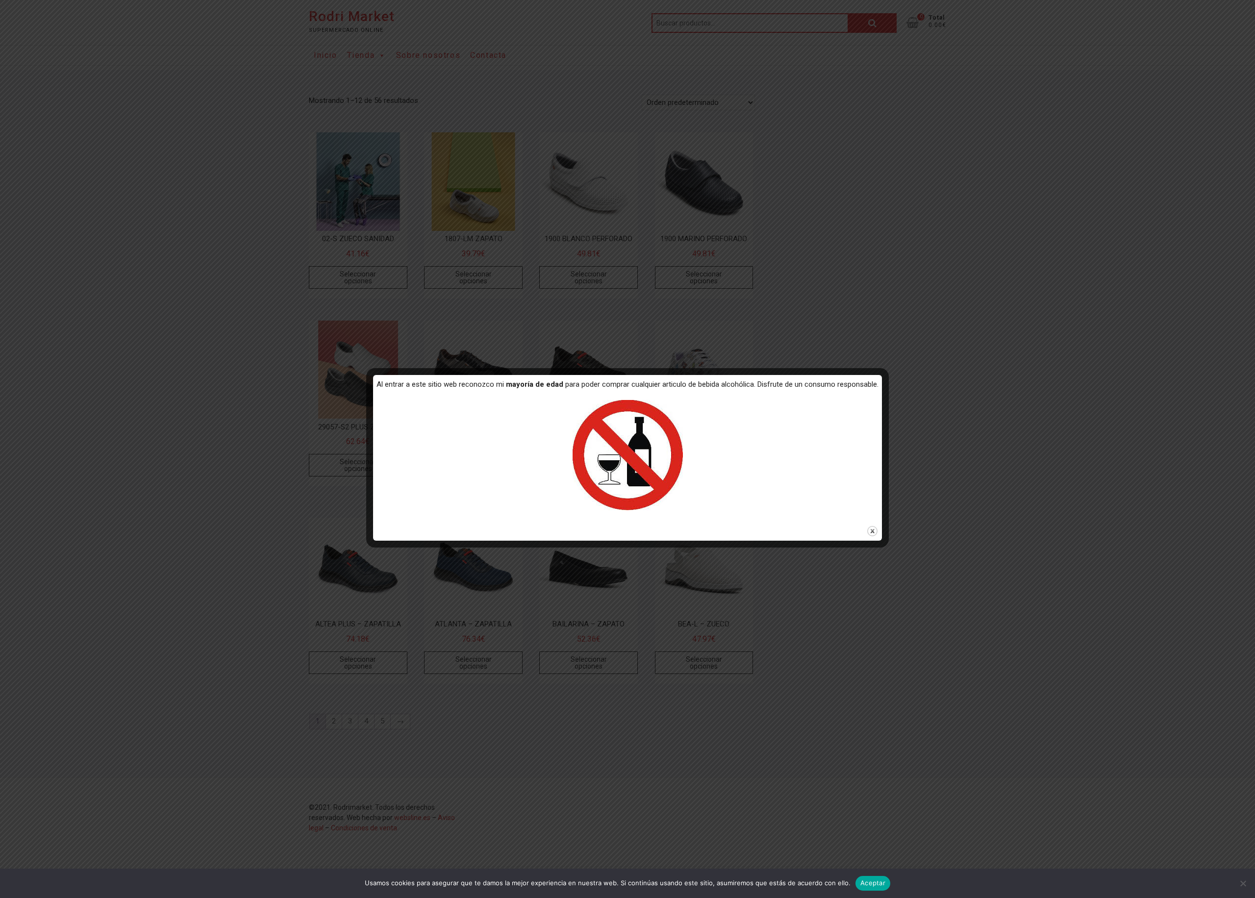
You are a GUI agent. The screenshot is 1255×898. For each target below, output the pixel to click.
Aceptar (872, 883)
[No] (1243, 883)
